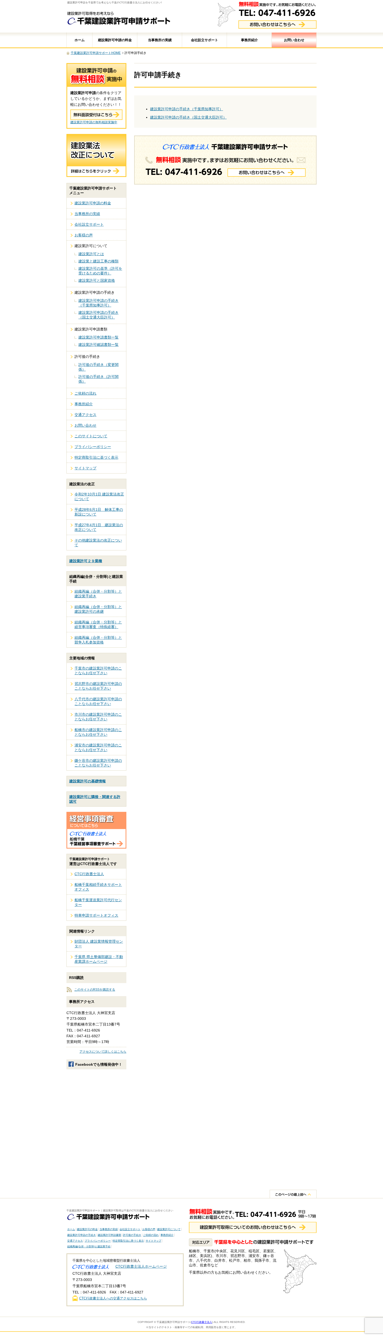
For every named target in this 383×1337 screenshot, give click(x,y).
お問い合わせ (294, 40)
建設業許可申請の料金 (115, 40)
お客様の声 (84, 235)
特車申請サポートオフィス (96, 915)
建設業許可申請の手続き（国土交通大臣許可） (188, 117)
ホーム (80, 40)
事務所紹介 (249, 40)
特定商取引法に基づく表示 (96, 457)
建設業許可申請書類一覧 (98, 337)
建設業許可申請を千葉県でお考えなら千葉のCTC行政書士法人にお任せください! (114, 2)
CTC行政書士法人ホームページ (141, 1266)
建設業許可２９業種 (85, 561)
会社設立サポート (204, 40)
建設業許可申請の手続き (81, 1235)
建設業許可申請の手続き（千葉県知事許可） (186, 109)
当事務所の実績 (160, 40)
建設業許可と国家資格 (96, 280)
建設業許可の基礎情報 (87, 781)
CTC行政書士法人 (89, 874)
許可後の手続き (132, 1235)
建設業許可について (169, 1229)
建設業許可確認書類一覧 (98, 344)
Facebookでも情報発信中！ (98, 1064)
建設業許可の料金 (87, 1229)
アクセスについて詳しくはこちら (102, 1051)
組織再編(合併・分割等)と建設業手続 (88, 1246)
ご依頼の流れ (85, 393)
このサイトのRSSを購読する (94, 989)
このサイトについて (91, 436)
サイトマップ (85, 468)
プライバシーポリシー (93, 447)
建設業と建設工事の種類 (98, 261)
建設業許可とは (91, 254)
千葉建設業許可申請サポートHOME (96, 53)
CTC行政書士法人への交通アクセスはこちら (113, 1298)
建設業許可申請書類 (109, 1235)
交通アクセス (85, 415)
